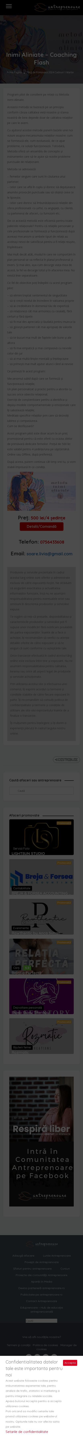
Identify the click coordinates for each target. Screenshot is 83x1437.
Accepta (70, 1363)
